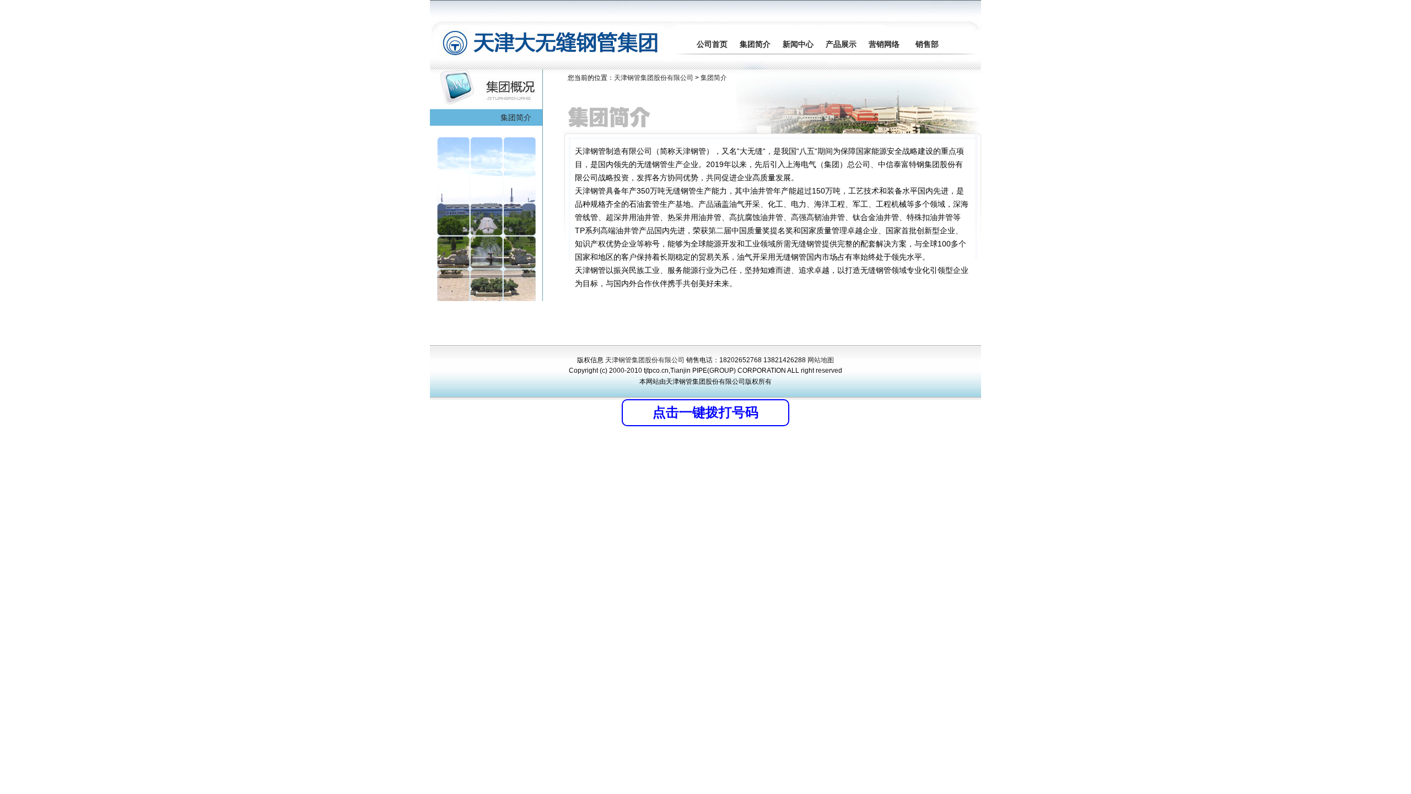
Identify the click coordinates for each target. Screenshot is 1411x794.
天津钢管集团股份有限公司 (654, 78)
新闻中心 (798, 44)
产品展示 (841, 44)
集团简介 (755, 44)
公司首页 (712, 44)
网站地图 (820, 360)
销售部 (927, 44)
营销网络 (884, 44)
